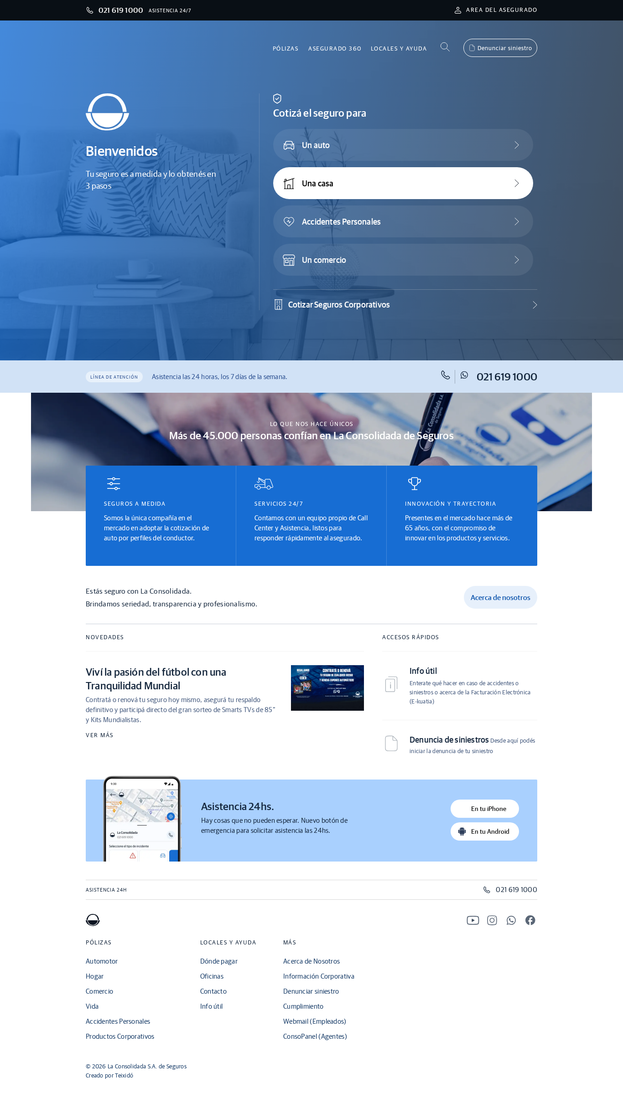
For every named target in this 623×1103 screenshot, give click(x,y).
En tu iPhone (488, 808)
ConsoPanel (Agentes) (315, 1036)
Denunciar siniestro (505, 48)
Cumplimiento (303, 1006)
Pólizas (286, 48)
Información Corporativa (318, 976)
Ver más (100, 735)
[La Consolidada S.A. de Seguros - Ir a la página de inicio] (93, 923)
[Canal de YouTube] (473, 921)
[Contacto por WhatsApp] (511, 921)
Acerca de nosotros (500, 597)
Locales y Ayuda (399, 48)
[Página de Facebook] (530, 921)
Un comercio (324, 260)
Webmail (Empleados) (315, 1021)
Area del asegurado (501, 9)
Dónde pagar (219, 961)
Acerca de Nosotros (311, 961)
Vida (92, 1006)
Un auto (316, 145)
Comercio (99, 991)
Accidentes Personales (341, 221)
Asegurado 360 (335, 48)
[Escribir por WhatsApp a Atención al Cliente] (467, 376)
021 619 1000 (507, 376)
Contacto (213, 991)
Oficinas (211, 976)
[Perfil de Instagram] (492, 921)
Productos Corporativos (120, 1036)
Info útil (211, 1006)
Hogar (95, 976)
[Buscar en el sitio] (445, 47)
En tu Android (490, 831)
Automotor (102, 961)
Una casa (318, 183)
